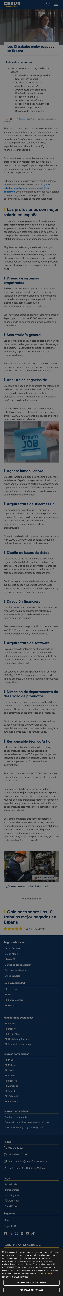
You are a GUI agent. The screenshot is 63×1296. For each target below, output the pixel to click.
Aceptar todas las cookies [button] (31, 1282)
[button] (31, 1277)
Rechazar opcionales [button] (31, 1290)
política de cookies (45, 1273)
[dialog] (31, 1272)
